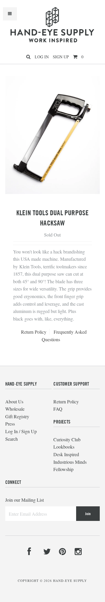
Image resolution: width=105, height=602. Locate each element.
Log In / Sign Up (21, 431)
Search (11, 439)
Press (10, 424)
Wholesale (14, 409)
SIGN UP (61, 57)
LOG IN (42, 57)
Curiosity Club (66, 439)
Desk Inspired (66, 454)
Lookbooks (63, 447)
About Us (14, 401)
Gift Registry (17, 416)
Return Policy (33, 332)
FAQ (57, 409)
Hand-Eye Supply (70, 580)
